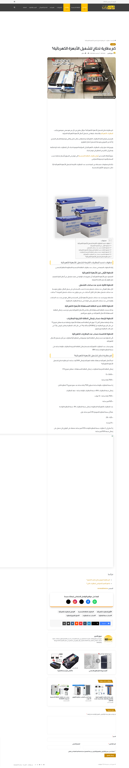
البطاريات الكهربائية (107, 133)
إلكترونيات (59, 7)
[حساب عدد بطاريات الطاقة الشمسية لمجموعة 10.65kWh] (59, 689)
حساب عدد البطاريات (89, 615)
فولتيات (100, 764)
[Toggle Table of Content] (109, 240)
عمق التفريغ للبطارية (72, 615)
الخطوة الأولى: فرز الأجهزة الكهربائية (100, 245)
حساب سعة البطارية (105, 615)
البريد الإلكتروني (112, 744)
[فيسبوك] (88, 602)
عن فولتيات (30, 764)
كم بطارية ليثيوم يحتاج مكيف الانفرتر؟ (98, 580)
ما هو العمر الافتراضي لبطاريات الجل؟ (98, 583)
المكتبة (25, 7)
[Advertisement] (64, 25)
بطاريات (67, 7)
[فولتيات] (108, 7)
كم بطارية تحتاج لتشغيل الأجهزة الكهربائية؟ (97, 256)
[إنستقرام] (75, 602)
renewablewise (102, 588)
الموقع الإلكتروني (76, 744)
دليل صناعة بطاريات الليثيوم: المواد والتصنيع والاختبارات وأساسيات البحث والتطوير (103, 698)
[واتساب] (94, 602)
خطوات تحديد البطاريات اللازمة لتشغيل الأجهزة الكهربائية (94, 243)
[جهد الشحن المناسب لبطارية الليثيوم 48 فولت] (81, 689)
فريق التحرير (110, 53)
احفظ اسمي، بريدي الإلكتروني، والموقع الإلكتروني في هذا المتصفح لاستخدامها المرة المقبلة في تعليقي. (91, 751)
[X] (81, 602)
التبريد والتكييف (33, 7)
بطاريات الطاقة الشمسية (85, 611)
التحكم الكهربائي (43, 7)
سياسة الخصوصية (18, 764)
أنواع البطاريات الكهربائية (104, 611)
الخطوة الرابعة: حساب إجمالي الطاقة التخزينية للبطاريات (94, 252)
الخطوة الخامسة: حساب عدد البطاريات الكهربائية (96, 254)
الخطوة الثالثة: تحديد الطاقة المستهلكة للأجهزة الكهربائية (94, 250)
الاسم (114, 736)
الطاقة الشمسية (75, 7)
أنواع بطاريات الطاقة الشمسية (88, 156)
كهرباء (52, 7)
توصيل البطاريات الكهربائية (66, 611)
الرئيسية (84, 7)
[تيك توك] (68, 602)
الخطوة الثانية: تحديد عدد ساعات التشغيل (98, 248)
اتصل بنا (25, 764)
